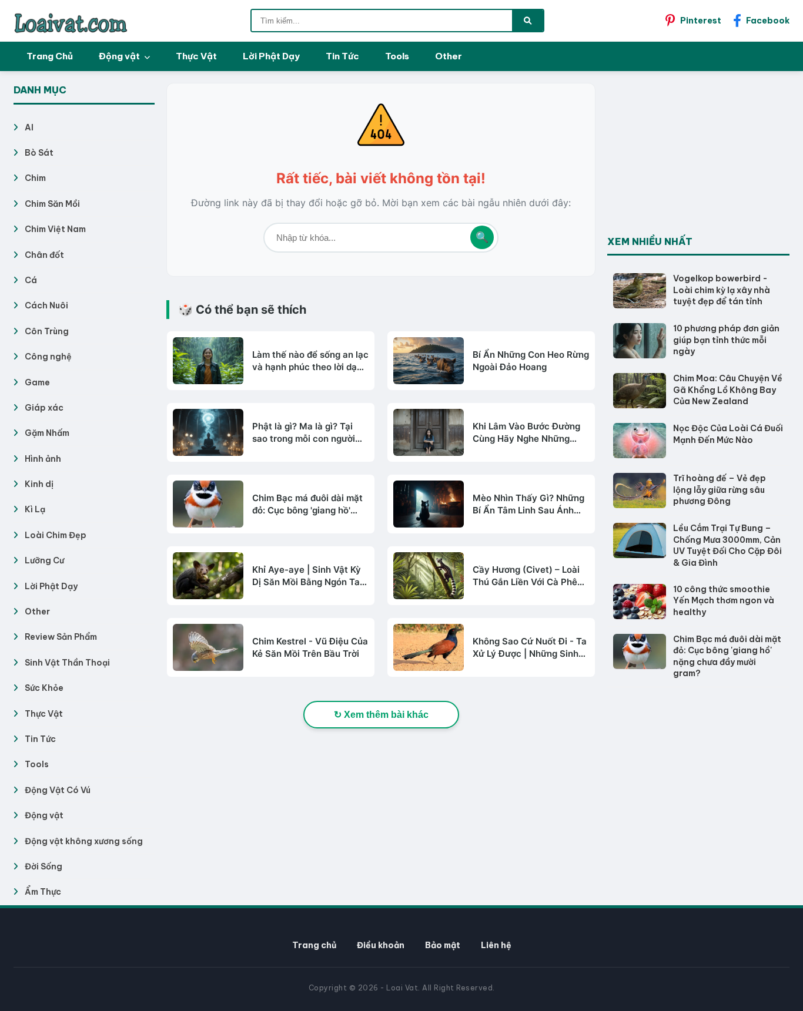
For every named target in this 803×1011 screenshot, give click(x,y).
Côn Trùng (47, 331)
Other (448, 56)
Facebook (767, 20)
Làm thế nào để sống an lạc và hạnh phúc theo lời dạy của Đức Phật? (310, 361)
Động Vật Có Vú (58, 790)
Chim (35, 178)
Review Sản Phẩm (61, 637)
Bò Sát (39, 152)
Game (37, 382)
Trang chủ (314, 945)
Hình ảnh (43, 459)
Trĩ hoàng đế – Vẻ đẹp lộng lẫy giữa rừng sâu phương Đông (719, 489)
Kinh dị (39, 484)
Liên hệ (496, 945)
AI (29, 127)
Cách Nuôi (46, 305)
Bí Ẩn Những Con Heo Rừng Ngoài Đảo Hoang (531, 360)
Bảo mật (442, 945)
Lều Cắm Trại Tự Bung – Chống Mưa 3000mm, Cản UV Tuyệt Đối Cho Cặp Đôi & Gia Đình (727, 545)
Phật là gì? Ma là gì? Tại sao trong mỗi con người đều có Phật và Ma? (303, 433)
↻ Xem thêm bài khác (381, 715)
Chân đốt (44, 255)
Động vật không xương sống (84, 841)
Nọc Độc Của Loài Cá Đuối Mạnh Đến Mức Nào (728, 434)
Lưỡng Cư (44, 560)
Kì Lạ (35, 509)
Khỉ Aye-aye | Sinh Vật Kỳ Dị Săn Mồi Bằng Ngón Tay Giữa (308, 576)
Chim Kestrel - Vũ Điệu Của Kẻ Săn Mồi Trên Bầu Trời (310, 647)
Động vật (120, 56)
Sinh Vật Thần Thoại (67, 662)
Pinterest (700, 20)
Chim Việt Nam (55, 229)
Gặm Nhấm (47, 433)
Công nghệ (48, 356)
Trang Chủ (49, 56)
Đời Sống (43, 866)
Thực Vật (196, 56)
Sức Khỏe (44, 688)
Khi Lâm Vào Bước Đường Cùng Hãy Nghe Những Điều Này (526, 433)
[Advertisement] (695, 156)
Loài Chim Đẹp (55, 535)
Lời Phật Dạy (271, 56)
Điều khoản (380, 945)
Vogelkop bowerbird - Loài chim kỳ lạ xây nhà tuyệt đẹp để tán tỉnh (721, 290)
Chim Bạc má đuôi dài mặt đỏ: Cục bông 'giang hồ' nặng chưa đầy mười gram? (310, 504)
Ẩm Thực (43, 891)
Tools (397, 56)
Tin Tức (342, 56)
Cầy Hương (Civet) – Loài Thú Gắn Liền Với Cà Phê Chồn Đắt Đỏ (526, 576)
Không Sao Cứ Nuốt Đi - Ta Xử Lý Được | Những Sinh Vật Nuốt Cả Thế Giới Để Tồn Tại (530, 648)
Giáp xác (44, 407)
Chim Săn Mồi (52, 204)
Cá (31, 280)
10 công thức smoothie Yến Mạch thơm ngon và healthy (723, 600)
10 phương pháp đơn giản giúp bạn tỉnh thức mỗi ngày (726, 340)
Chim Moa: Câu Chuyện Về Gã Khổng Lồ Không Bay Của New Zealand (727, 390)
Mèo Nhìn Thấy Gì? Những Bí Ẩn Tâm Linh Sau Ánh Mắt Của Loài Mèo (528, 504)
